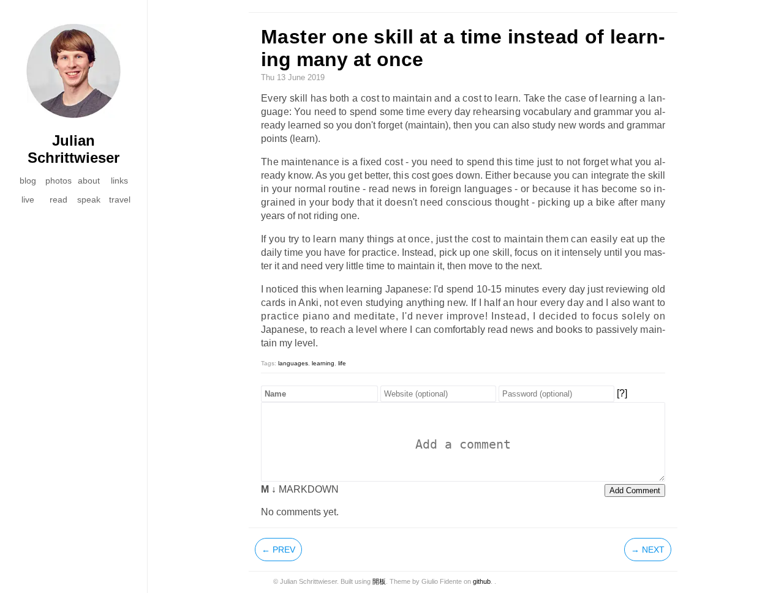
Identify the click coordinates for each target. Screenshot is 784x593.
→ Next (648, 549)
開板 (379, 581)
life (342, 363)
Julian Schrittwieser (73, 149)
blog (28, 180)
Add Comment (634, 490)
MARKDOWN (300, 489)
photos (58, 180)
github (482, 581)
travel (119, 199)
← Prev (278, 549)
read (58, 199)
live (27, 199)
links (119, 180)
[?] (622, 393)
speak (88, 199)
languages (293, 363)
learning (323, 363)
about (89, 180)
